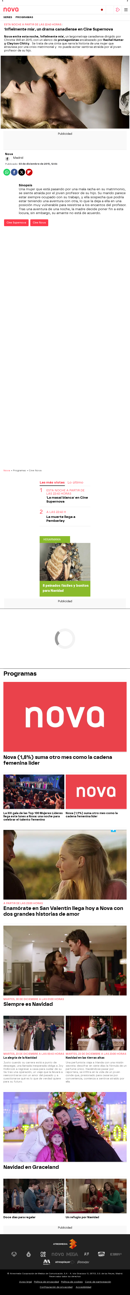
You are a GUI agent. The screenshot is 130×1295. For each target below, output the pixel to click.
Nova (6, 470)
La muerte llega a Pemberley (60, 519)
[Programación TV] (110, 10)
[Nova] (17, 9)
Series (7, 17)
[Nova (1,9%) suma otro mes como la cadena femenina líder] (96, 792)
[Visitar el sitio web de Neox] (43, 1254)
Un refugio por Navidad (82, 1217)
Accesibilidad (83, 1287)
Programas (24, 17)
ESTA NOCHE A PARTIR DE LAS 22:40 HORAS (65, 492)
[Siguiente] (127, 1)
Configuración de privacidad (56, 1287)
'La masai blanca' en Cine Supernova (67, 499)
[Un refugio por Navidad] (96, 1196)
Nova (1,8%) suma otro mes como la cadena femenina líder (57, 760)
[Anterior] (2, 1)
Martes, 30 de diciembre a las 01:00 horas (33, 999)
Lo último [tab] (75, 482)
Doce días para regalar (19, 1217)
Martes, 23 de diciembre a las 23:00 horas (96, 1053)
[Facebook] (7, 159)
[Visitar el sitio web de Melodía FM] (47, 1262)
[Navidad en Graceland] (65, 1127)
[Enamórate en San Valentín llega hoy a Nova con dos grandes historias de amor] (65, 865)
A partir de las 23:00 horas (23, 903)
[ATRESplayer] (118, 10)
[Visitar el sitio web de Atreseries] (87, 1254)
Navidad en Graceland (31, 1167)
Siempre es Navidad (28, 1004)
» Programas (18, 470)
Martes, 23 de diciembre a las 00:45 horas (33, 1053)
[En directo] (102, 10)
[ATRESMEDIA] (65, 1244)
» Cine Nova (34, 470)
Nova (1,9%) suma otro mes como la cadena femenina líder (92, 815)
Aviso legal (25, 1282)
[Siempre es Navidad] (65, 961)
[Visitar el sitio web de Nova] (58, 1254)
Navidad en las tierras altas (85, 1057)
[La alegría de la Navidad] (33, 1033)
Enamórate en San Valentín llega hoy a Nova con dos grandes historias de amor (63, 911)
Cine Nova (39, 222)
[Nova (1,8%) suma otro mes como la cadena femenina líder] (65, 717)
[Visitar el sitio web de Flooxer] (83, 1262)
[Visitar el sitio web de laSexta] (29, 1254)
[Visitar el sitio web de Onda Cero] (101, 1254)
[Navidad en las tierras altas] (96, 1033)
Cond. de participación (98, 1282)
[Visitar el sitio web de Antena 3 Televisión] (14, 1254)
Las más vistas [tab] (52, 482)
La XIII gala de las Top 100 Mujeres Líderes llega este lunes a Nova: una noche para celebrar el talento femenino (33, 816)
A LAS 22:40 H (56, 512)
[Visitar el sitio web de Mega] (72, 1254)
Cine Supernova (16, 222)
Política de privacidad (46, 1282)
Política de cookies (72, 1282)
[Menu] (126, 10)
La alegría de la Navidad (20, 1057)
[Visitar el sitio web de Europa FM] (116, 1254)
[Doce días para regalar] (33, 1196)
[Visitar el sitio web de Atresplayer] (65, 1262)
